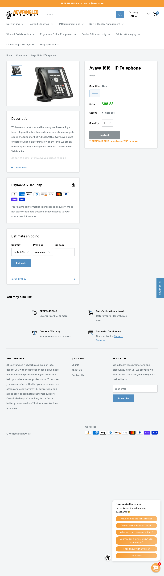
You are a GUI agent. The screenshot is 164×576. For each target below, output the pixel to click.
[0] (155, 14)
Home (9, 55)
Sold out (104, 134)
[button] (160, 288)
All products (21, 55)
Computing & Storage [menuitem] (18, 44)
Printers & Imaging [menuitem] (126, 34)
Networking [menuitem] (13, 23)
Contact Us (78, 375)
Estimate (21, 262)
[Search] (120, 14)
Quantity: (94, 122)
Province (38, 244)
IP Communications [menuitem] (69, 23)
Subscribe (123, 398)
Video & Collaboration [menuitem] (18, 34)
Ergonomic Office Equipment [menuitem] (56, 34)
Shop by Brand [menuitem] (48, 44)
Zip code (60, 244)
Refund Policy (18, 278)
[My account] (148, 14)
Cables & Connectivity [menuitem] (94, 34)
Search (75, 364)
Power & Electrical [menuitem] (39, 23)
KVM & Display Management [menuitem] (104, 23)
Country (15, 244)
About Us (77, 369)
